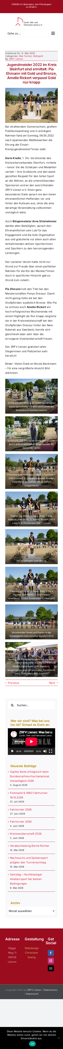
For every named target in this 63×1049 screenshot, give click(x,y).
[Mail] (51, 968)
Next (52, 683)
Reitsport (38, 56)
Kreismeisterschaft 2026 (25, 833)
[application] (31, 741)
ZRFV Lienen (16, 58)
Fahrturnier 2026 (21, 809)
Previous (13, 683)
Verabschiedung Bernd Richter (29, 845)
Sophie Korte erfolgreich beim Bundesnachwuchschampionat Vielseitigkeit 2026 (29, 776)
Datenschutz (50, 989)
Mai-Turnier (25, 56)
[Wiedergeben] (12, 751)
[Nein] (58, 1038)
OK (32, 1043)
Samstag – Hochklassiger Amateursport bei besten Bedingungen (26, 879)
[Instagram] (51, 961)
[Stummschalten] (45, 751)
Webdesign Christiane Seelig (32, 952)
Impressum (32, 993)
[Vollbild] (50, 751)
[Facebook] (51, 953)
